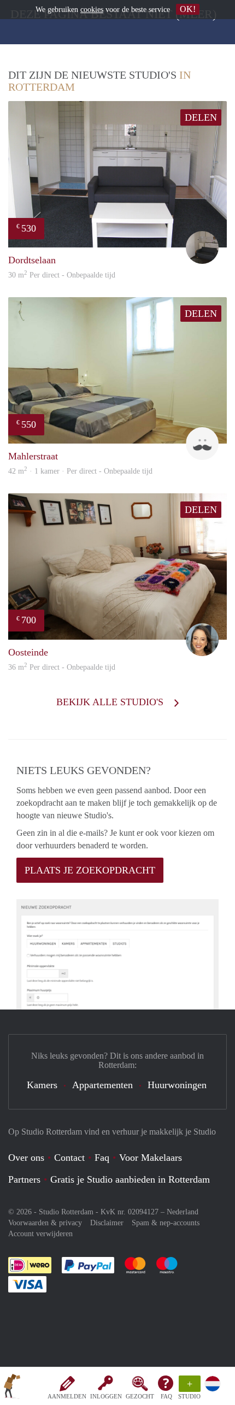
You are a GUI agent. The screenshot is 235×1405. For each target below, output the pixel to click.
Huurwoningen (177, 1084)
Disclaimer (107, 1223)
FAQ (166, 1396)
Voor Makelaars (150, 1157)
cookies (91, 9)
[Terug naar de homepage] (12, 1388)
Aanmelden (67, 1396)
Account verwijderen (40, 1234)
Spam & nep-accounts (165, 1223)
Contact (69, 1157)
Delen (201, 117)
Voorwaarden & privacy (45, 1223)
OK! (188, 9)
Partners (24, 1179)
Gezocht (140, 1396)
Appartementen (102, 1084)
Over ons (26, 1157)
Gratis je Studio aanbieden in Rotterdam (130, 1179)
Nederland (182, 1212)
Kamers (42, 1084)
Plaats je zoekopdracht (90, 870)
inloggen (106, 1396)
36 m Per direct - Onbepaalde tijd (61, 667)
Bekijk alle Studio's (111, 701)
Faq (102, 1157)
